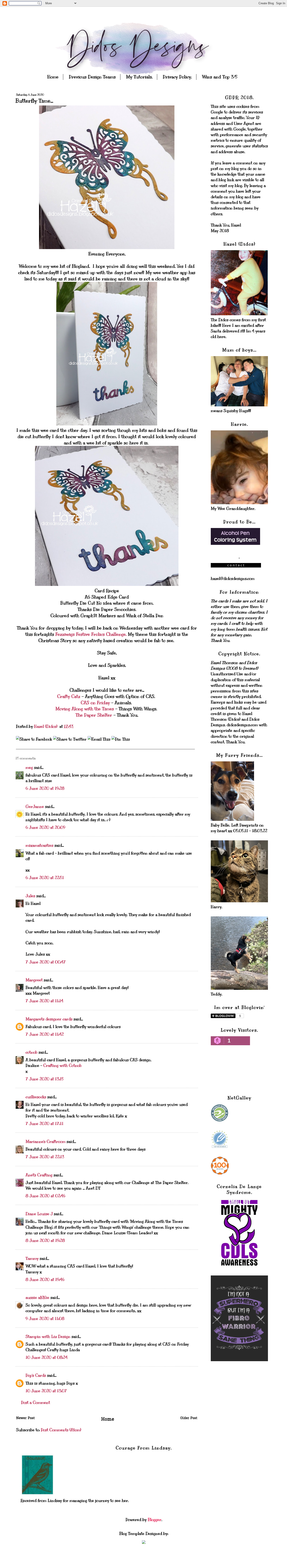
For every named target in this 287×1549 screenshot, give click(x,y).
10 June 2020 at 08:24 (46, 1357)
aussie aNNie (37, 1297)
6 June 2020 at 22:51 (45, 877)
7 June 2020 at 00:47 (46, 962)
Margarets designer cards (49, 1019)
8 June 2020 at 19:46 (45, 1279)
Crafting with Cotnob (62, 1065)
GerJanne (35, 806)
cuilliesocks (36, 1096)
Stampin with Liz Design (48, 1336)
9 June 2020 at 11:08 (45, 1318)
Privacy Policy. (177, 77)
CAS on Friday (96, 702)
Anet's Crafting (39, 1174)
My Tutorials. (139, 77)
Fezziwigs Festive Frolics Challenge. (90, 634)
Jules (30, 895)
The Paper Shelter (94, 715)
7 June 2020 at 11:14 (44, 1000)
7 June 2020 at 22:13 (45, 1156)
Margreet (34, 979)
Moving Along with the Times (85, 709)
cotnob (31, 1052)
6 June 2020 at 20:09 (45, 827)
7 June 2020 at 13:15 (45, 1078)
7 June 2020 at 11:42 (45, 1034)
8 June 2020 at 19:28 (45, 1240)
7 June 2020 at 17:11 (44, 1123)
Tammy (32, 1258)
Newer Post (25, 1418)
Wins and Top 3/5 (219, 77)
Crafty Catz (69, 696)
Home (53, 77)
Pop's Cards (36, 1375)
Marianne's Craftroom (45, 1141)
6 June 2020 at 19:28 (45, 788)
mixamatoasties (39, 845)
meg (29, 767)
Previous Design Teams (92, 77)
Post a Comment (35, 1402)
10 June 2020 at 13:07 (46, 1390)
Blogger (154, 1519)
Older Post (188, 1418)
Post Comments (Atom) (61, 1429)
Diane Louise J (39, 1213)
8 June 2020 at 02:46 (45, 1195)
